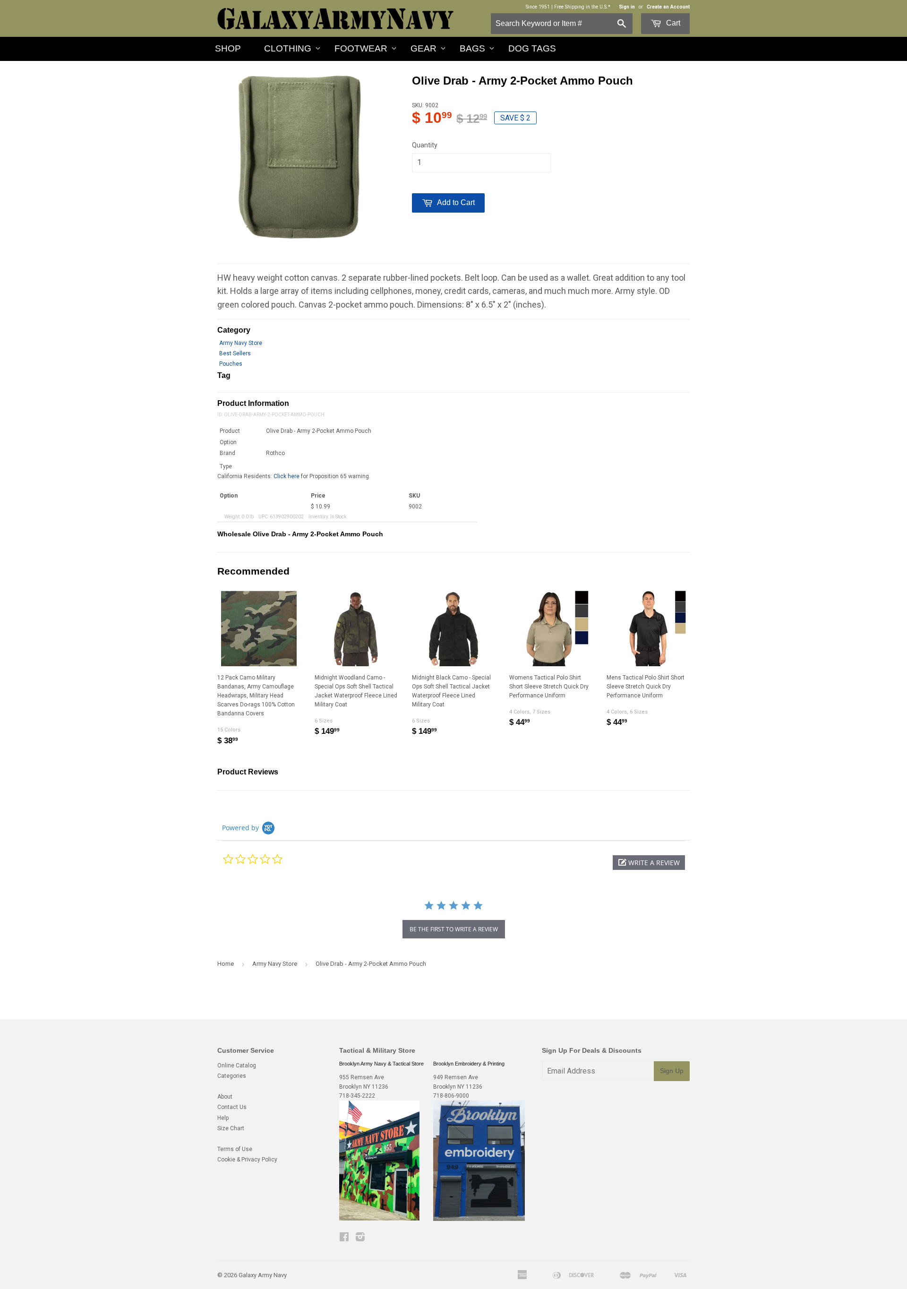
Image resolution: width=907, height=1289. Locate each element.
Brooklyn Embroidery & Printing (469, 1063)
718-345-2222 (357, 1095)
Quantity (424, 145)
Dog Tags (532, 48)
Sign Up (672, 1070)
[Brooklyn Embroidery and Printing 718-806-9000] (479, 1219)
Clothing (287, 48)
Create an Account (668, 6)
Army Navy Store (240, 343)
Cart (672, 23)
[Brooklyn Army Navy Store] (379, 1218)
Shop (228, 48)
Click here (286, 476)
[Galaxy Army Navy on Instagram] (360, 1238)
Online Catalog (236, 1065)
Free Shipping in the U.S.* (582, 6)
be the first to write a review (454, 929)
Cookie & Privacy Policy (247, 1159)
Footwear (360, 48)
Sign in (627, 6)
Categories (231, 1076)
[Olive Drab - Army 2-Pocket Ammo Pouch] (299, 157)
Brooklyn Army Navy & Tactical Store (381, 1063)
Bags (472, 48)
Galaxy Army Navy (263, 1275)
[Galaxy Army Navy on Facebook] (344, 1238)
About (224, 1096)
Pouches (230, 364)
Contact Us (232, 1107)
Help (223, 1118)
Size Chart (230, 1128)
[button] (649, 862)
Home (225, 963)
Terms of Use (234, 1149)
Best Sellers (235, 353)
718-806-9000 (451, 1095)
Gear (423, 48)
